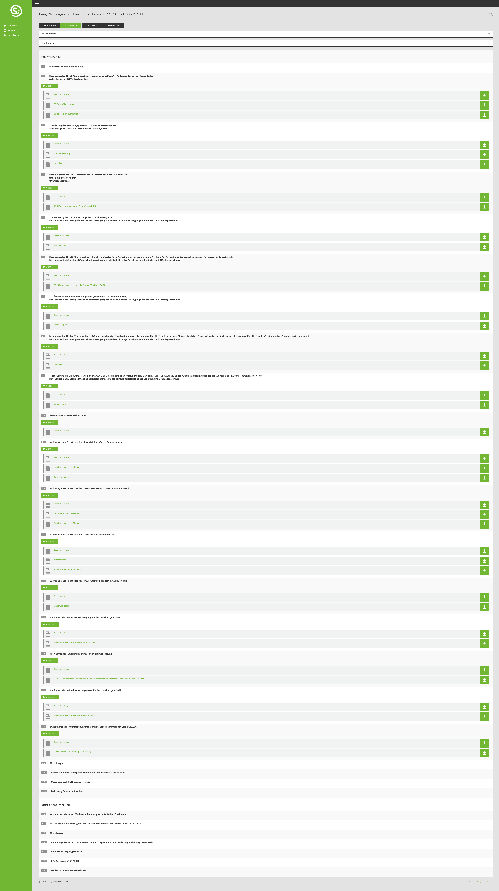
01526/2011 (51, 346)
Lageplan (58, 163)
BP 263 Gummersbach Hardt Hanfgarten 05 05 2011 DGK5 (79, 285)
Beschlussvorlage (61, 94)
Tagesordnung (71, 25)
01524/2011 (51, 227)
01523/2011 (51, 422)
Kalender (12, 30)
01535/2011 (51, 86)
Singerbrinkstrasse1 (62, 477)
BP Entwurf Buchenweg (64, 104)
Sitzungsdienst (484, 882)
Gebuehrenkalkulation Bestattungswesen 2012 (74, 715)
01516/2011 (51, 588)
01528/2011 (51, 386)
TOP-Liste (92, 25)
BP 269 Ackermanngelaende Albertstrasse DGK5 (75, 206)
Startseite (12, 25)
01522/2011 (51, 660)
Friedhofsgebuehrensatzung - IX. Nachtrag (72, 752)
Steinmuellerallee (61, 606)
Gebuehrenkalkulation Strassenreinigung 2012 (74, 642)
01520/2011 (51, 449)
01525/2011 (51, 306)
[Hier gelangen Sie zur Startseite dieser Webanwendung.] (16, 11)
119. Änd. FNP (60, 245)
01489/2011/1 (51, 697)
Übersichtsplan (60, 325)
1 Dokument (48, 43)
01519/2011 (51, 541)
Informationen (49, 25)
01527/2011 (51, 267)
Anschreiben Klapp (62, 153)
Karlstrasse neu (61, 560)
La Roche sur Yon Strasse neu (67, 513)
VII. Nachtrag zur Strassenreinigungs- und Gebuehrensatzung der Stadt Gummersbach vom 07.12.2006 (99, 679)
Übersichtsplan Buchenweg (66, 114)
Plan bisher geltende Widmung (67, 467)
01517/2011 (51, 495)
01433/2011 (51, 188)
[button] (16, 35)
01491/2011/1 (51, 624)
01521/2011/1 (51, 733)
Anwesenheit (113, 25)
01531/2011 (51, 135)
